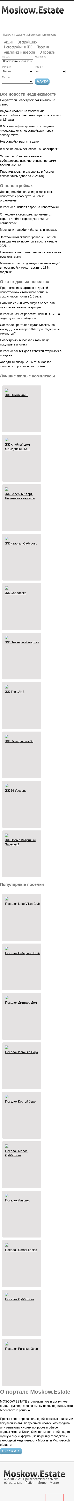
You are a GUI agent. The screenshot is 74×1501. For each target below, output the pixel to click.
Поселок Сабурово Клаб (22, 953)
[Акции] (8, 41)
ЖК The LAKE (14, 691)
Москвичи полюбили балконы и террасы (29, 229)
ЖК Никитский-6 (16, 395)
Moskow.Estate (33, 12)
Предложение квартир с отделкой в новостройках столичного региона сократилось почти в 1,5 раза (25, 292)
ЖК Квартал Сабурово (21, 543)
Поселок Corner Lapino (21, 1250)
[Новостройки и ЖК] (18, 47)
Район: (39, 67)
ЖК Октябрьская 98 (19, 741)
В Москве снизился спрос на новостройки (29, 149)
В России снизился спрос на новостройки (29, 207)
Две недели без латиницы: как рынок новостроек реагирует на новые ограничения (26, 196)
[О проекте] (47, 52)
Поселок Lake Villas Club (22, 903)
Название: (41, 56)
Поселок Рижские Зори (21, 1348)
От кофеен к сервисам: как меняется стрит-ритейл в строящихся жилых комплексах (26, 219)
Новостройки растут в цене (19, 141)
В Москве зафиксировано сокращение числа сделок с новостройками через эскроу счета (27, 130)
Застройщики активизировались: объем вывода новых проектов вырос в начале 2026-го (28, 241)
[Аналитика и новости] (19, 52)
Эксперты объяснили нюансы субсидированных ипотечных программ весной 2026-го (28, 161)
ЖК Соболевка (15, 593)
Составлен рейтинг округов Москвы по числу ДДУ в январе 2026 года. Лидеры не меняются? (30, 329)
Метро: (6, 77)
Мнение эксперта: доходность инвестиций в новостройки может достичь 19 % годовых (30, 267)
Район (29, 1482)
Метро (41, 1482)
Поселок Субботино (19, 1299)
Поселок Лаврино (17, 1200)
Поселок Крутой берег (21, 1101)
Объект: (6, 56)
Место (54, 1482)
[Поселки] (43, 47)
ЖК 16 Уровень (16, 790)
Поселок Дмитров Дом (21, 1002)
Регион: (6, 67)
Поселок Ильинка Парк (21, 1052)
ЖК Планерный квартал (22, 642)
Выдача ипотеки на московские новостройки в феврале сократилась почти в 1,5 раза (30, 115)
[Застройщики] (28, 41)
